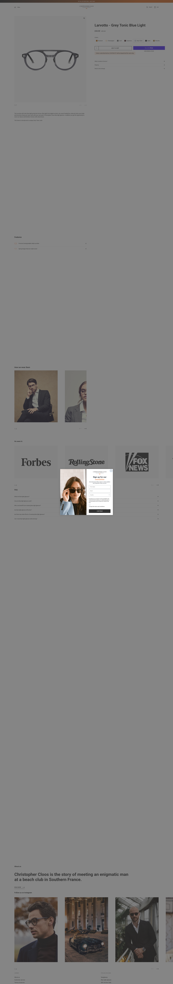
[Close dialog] (111, 471)
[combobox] (99, 495)
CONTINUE (100, 511)
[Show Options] (109, 495)
